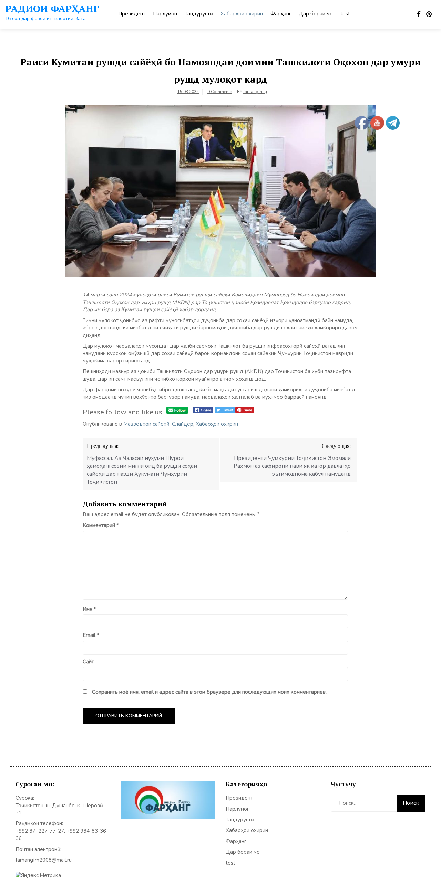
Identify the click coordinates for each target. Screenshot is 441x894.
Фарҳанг (280, 13)
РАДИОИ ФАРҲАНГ (52, 8)
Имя (89, 609)
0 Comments (219, 91)
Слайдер (182, 424)
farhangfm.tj (255, 91)
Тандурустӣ (199, 13)
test (345, 13)
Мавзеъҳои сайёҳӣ (146, 424)
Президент (131, 13)
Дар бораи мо (316, 13)
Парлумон (165, 13)
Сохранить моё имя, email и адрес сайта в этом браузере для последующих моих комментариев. (209, 691)
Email (91, 635)
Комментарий (101, 525)
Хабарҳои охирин (241, 13)
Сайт (88, 661)
